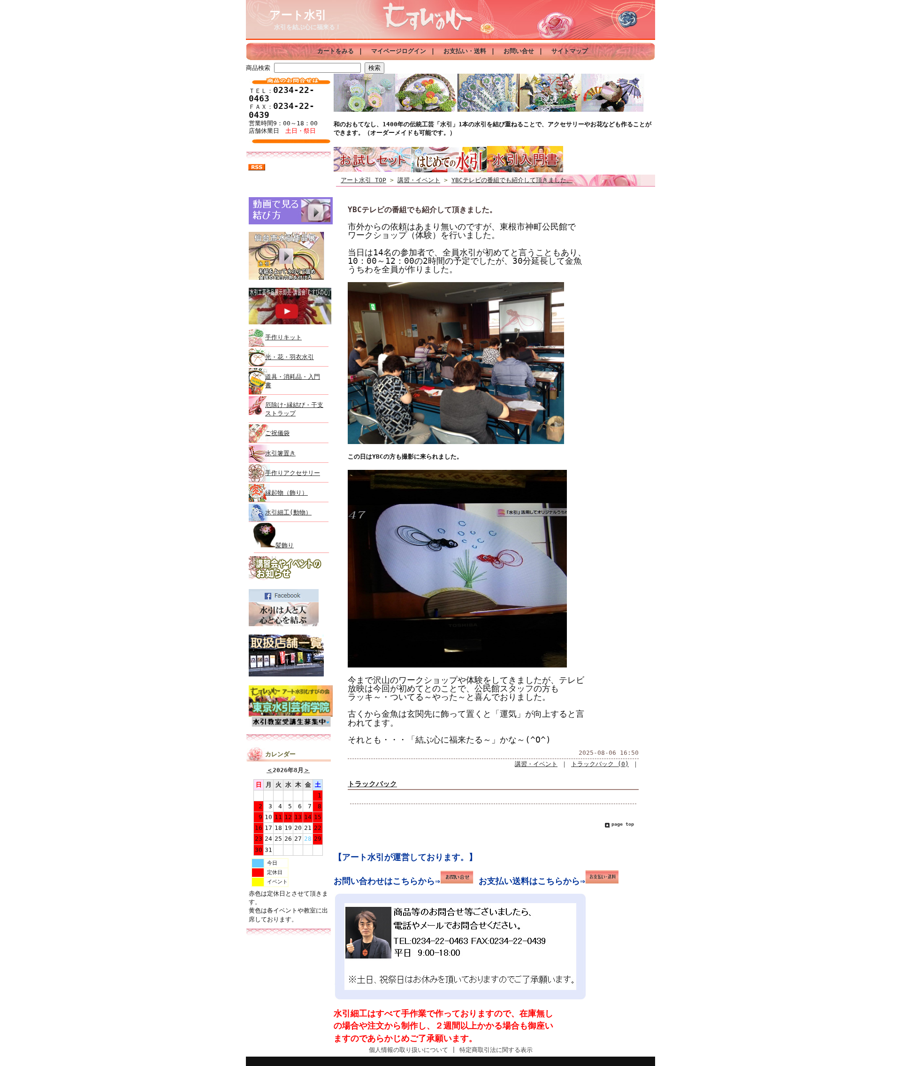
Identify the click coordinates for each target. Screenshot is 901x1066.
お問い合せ (519, 50)
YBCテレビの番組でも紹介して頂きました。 (512, 180)
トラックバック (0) (600, 763)
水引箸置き (280, 453)
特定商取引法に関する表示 (496, 1049)
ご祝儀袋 (277, 433)
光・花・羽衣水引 (289, 356)
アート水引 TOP (363, 180)
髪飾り (284, 545)
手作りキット (283, 337)
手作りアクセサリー (292, 472)
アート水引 (298, 15)
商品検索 (258, 67)
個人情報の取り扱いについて (408, 1049)
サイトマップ (569, 50)
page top (622, 824)
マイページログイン (398, 50)
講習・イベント (418, 180)
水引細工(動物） (288, 512)
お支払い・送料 (464, 50)
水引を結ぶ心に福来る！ (307, 27)
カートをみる (335, 50)
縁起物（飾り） (286, 492)
